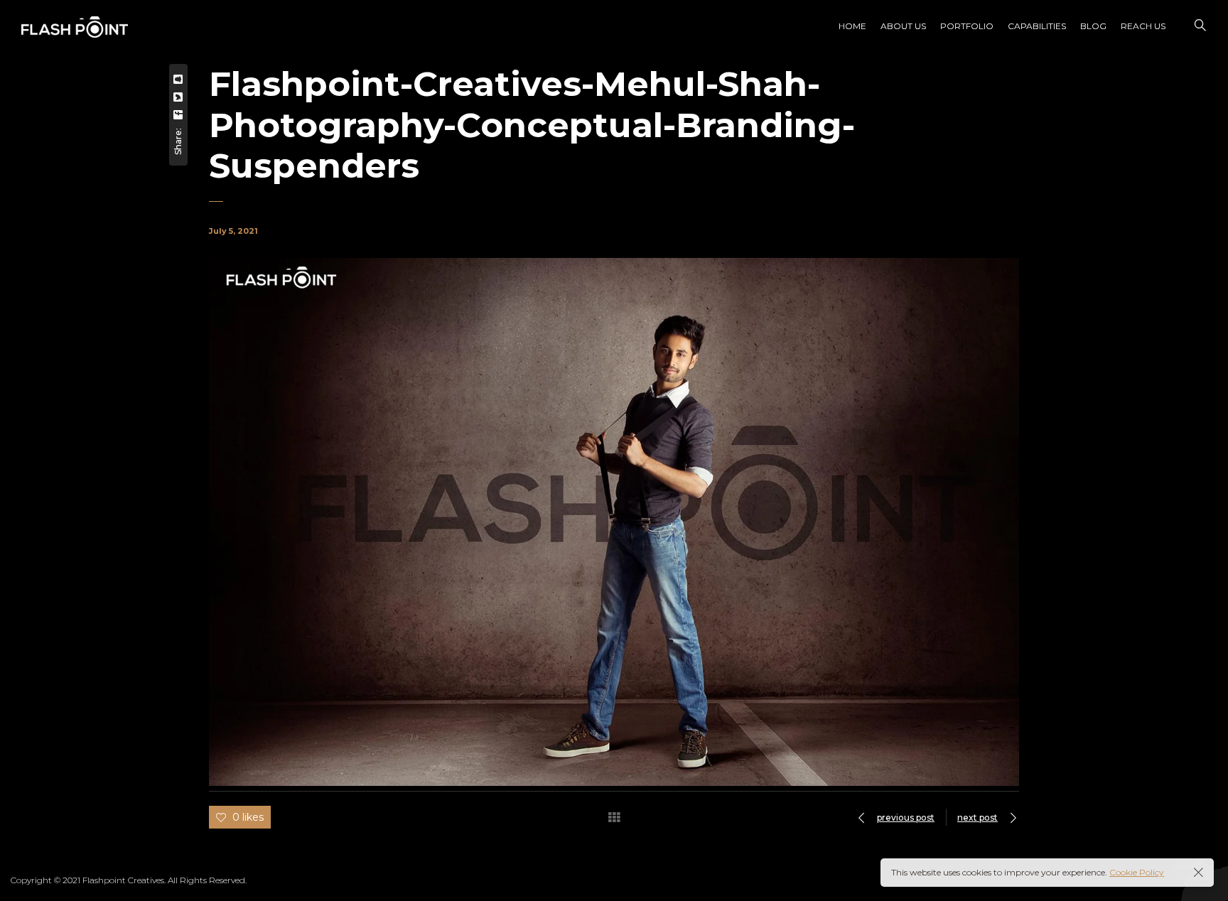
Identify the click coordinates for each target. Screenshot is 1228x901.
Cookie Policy (1136, 872)
